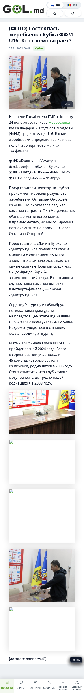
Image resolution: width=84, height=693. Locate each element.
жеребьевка (59, 122)
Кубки (39, 48)
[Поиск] (73, 13)
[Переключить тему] (54, 13)
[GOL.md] (24, 9)
